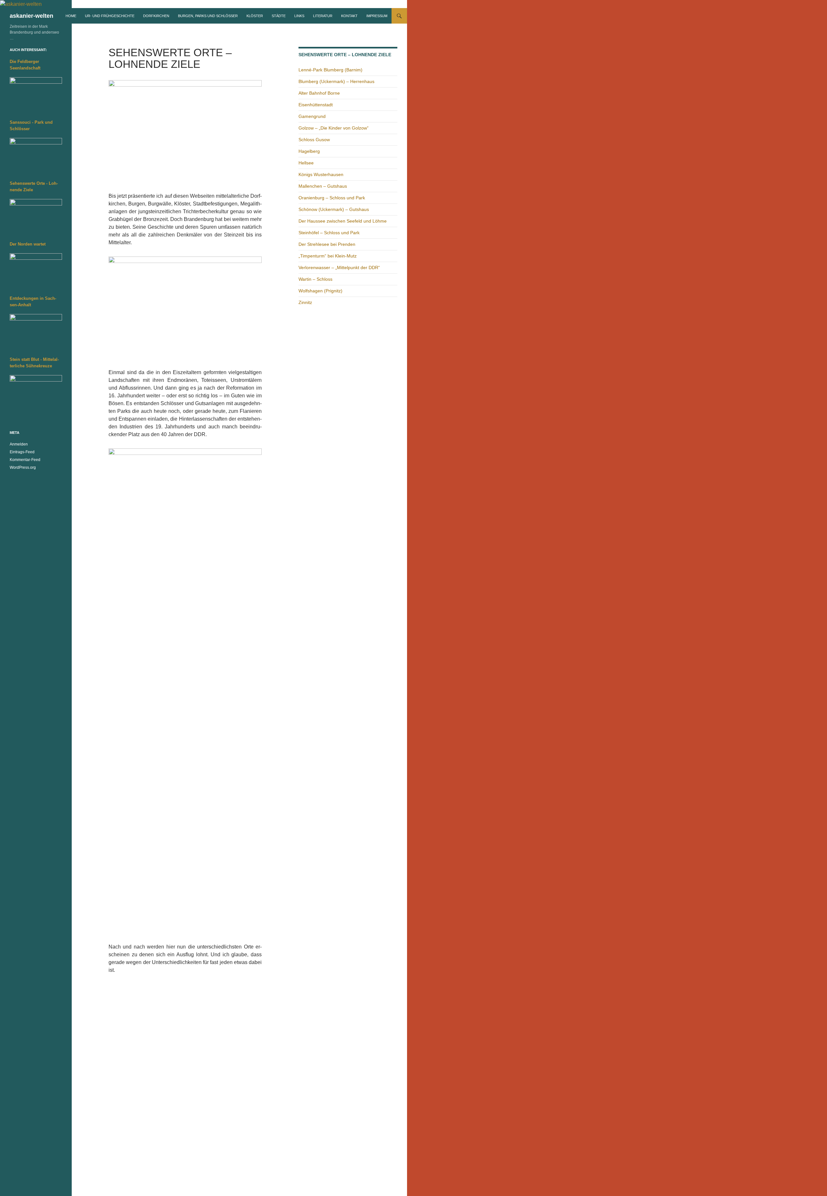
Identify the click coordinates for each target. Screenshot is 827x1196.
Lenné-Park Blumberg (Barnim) (330, 69)
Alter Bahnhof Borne (319, 93)
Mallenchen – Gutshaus (322, 186)
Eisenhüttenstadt (315, 104)
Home (71, 16)
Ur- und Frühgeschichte (109, 16)
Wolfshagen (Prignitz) (320, 290)
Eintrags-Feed (22, 452)
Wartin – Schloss (315, 279)
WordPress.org (23, 467)
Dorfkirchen (156, 16)
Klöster (254, 16)
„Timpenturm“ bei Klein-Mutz (327, 255)
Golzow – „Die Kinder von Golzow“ (333, 128)
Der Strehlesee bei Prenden (326, 244)
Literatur (322, 16)
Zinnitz (305, 302)
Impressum (376, 16)
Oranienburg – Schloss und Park (331, 197)
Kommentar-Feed (25, 459)
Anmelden (19, 444)
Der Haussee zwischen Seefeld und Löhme (342, 221)
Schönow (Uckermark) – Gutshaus (333, 209)
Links (299, 16)
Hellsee (306, 162)
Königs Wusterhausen (320, 174)
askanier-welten (31, 16)
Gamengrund (312, 116)
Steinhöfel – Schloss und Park (329, 232)
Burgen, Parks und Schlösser (208, 16)
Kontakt (349, 16)
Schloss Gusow (314, 139)
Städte (279, 16)
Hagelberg (309, 151)
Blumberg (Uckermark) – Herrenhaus (336, 81)
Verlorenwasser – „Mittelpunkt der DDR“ (339, 267)
